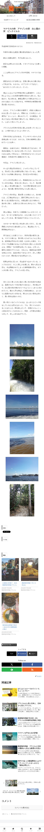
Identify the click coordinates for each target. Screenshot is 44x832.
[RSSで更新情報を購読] (32, 670)
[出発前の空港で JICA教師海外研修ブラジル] (10, 569)
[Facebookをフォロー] (32, 665)
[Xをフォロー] (12, 665)
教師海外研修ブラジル (10, 644)
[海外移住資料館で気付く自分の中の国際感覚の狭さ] (10, 608)
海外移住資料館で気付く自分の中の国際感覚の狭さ (9, 627)
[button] (32, 36)
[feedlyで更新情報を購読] (12, 670)
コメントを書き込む (22, 807)
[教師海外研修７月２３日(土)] (29, 569)
